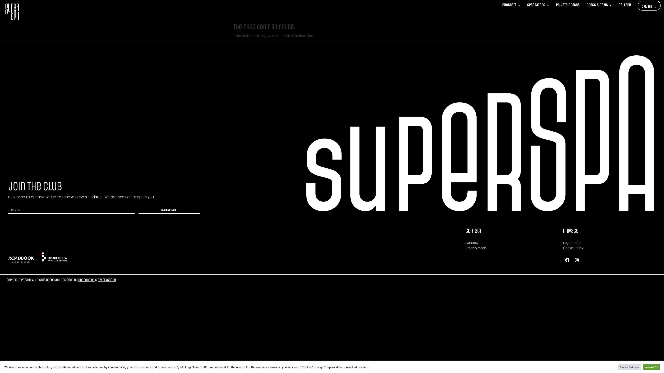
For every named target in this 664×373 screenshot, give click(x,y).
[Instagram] (577, 260)
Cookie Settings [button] (629, 367)
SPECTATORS (536, 5)
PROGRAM (509, 5)
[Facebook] (567, 260)
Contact (471, 243)
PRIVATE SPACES (568, 5)
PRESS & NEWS (597, 5)
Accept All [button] (651, 367)
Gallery (625, 5)
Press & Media (476, 248)
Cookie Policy (573, 248)
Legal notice (572, 243)
